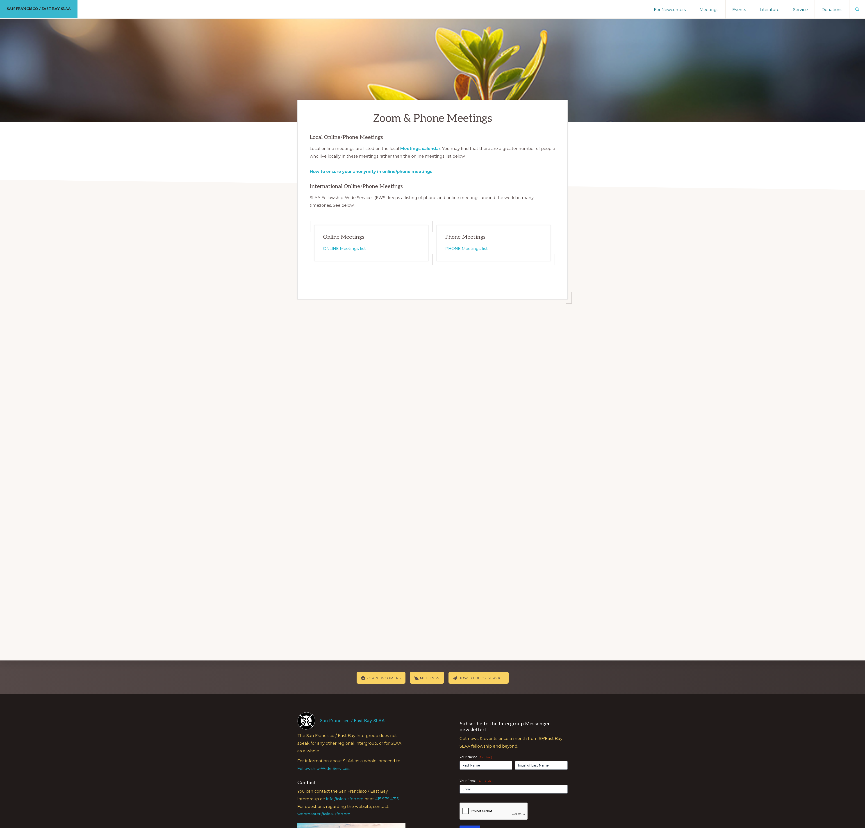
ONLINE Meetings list (344, 248)
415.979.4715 (387, 798)
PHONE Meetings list (466, 248)
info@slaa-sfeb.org (345, 798)
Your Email (475, 781)
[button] (857, 9)
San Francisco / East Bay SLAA (39, 9)
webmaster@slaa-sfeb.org (324, 814)
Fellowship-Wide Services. (323, 768)
